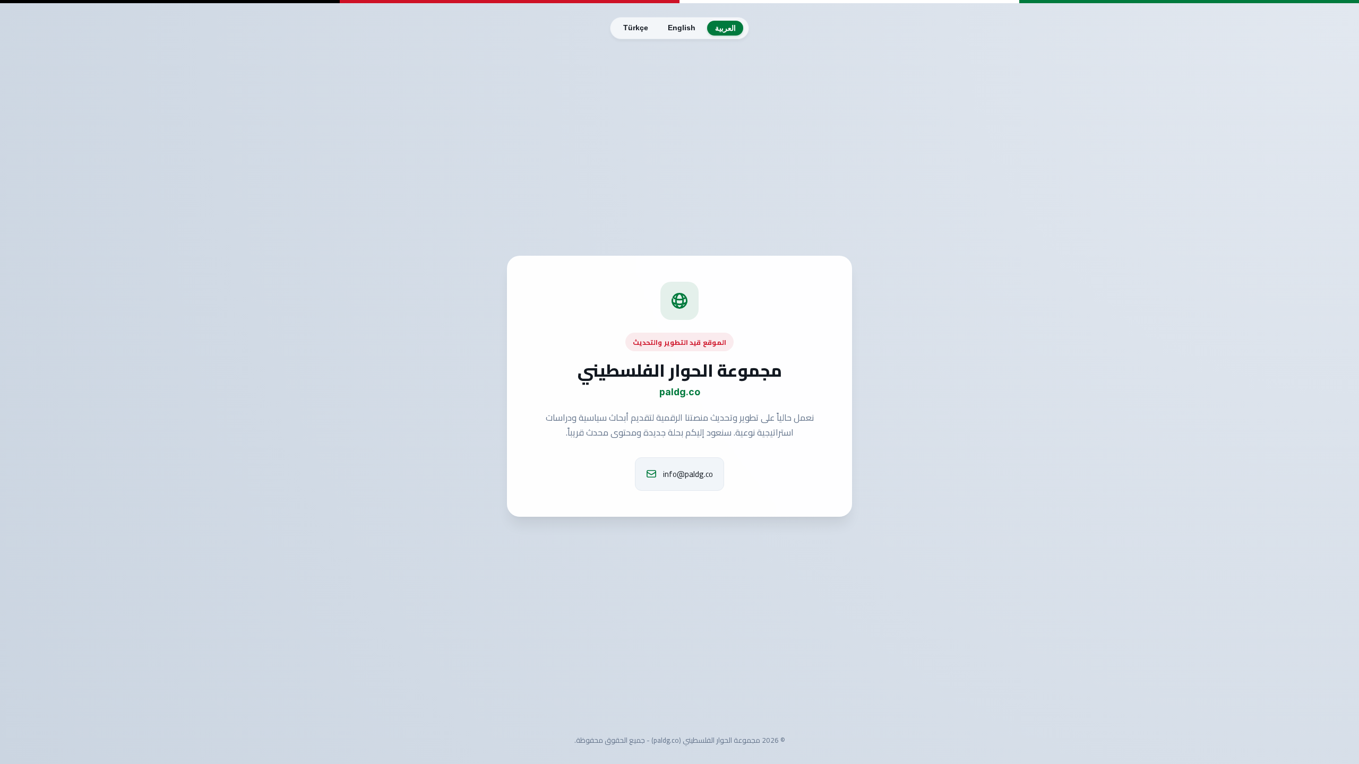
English (681, 28)
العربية (725, 28)
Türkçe (635, 28)
